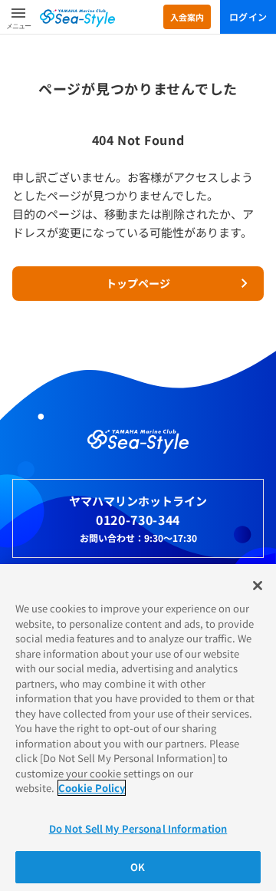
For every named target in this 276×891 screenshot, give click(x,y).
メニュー (18, 26)
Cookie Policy (91, 787)
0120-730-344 (138, 519)
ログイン (248, 16)
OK (137, 867)
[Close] (257, 585)
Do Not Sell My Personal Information (138, 828)
